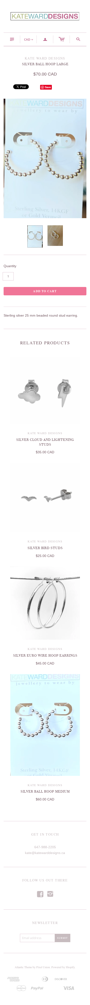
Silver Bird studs (45, 548)
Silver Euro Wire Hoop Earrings (45, 656)
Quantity (10, 266)
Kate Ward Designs (45, 433)
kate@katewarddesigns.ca (45, 853)
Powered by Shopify (63, 967)
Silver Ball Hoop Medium (45, 791)
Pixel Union (43, 967)
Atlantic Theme (23, 967)
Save (48, 87)
